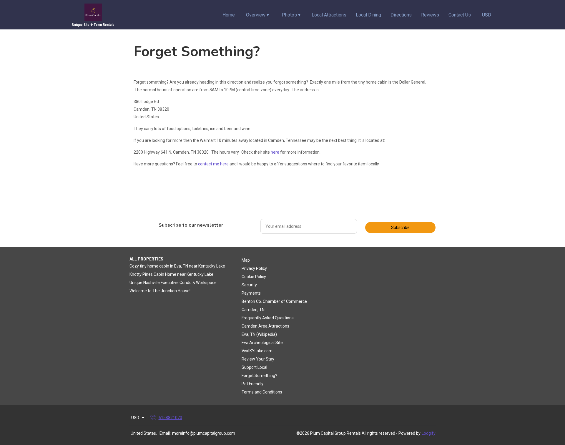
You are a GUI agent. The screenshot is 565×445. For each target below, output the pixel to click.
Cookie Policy (254, 276)
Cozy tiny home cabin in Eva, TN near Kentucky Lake (177, 266)
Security (249, 285)
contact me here (213, 164)
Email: (165, 433)
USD (486, 15)
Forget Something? (259, 375)
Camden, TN (253, 309)
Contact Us (459, 15)
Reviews (430, 15)
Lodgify (429, 433)
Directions (401, 15)
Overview (257, 15)
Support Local (254, 367)
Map (246, 260)
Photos (291, 15)
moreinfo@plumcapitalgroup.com (203, 433)
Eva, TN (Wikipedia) (259, 334)
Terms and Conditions (262, 392)
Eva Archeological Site (262, 342)
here (275, 152)
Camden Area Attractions (265, 326)
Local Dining (368, 15)
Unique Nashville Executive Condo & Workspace (173, 282)
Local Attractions (329, 15)
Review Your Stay (258, 359)
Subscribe (400, 227)
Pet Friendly (252, 383)
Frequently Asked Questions (268, 318)
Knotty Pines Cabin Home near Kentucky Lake (171, 274)
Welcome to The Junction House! (159, 290)
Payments (251, 293)
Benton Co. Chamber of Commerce (274, 301)
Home (228, 15)
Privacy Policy (254, 268)
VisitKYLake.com (257, 350)
